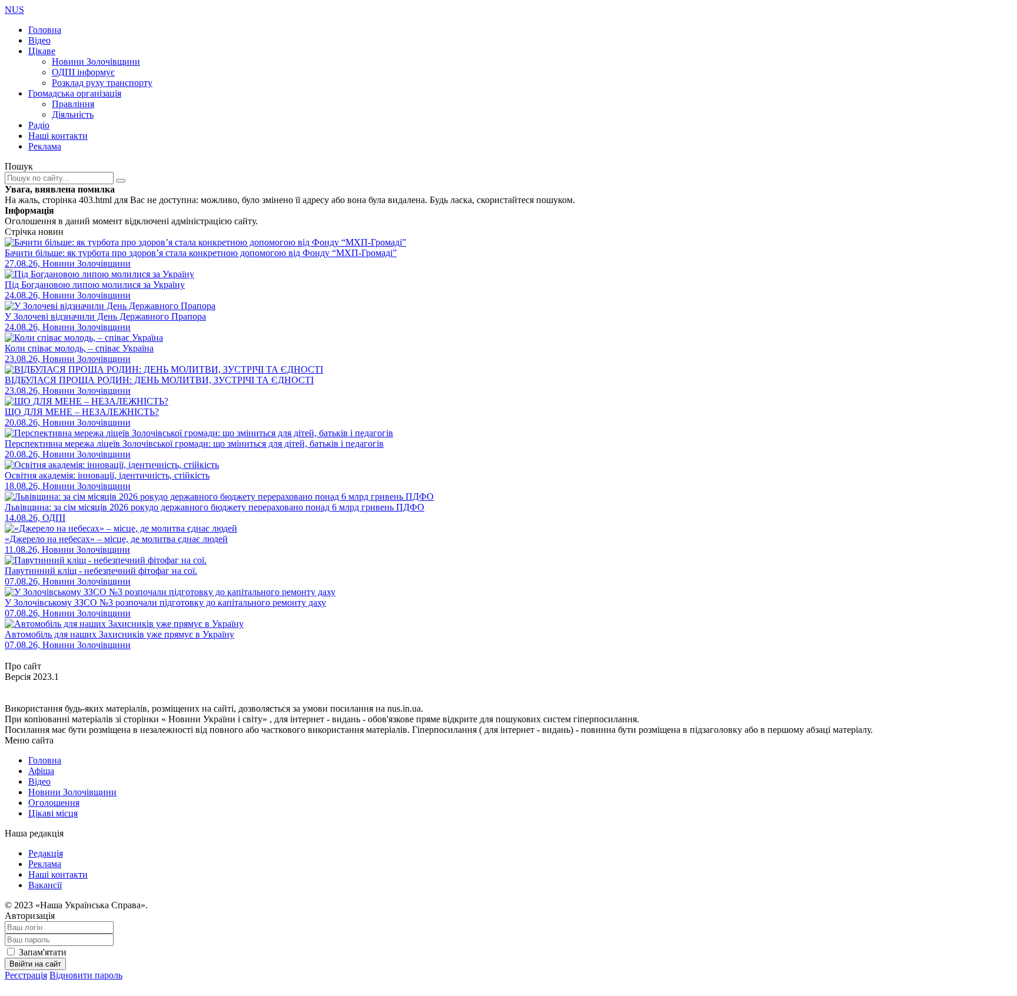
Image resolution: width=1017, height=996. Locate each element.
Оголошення (53, 803)
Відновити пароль (85, 975)
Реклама (44, 146)
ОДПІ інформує (83, 72)
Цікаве (41, 51)
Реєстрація (26, 975)
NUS (14, 10)
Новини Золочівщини (96, 62)
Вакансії (45, 885)
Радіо (38, 125)
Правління (73, 104)
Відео (39, 40)
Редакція (45, 853)
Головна (44, 30)
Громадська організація (74, 93)
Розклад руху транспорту (102, 83)
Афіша (41, 771)
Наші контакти (58, 136)
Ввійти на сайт (35, 964)
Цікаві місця (53, 813)
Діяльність (73, 114)
